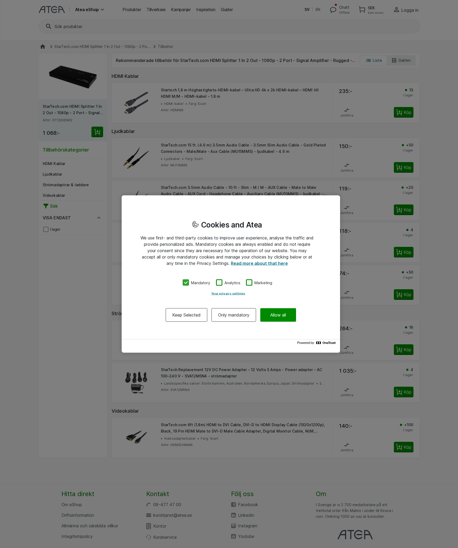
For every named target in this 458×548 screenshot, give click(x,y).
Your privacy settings (228, 293)
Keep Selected (186, 315)
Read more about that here (259, 263)
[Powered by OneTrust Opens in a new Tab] (317, 344)
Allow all (278, 315)
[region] (231, 274)
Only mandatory (233, 315)
